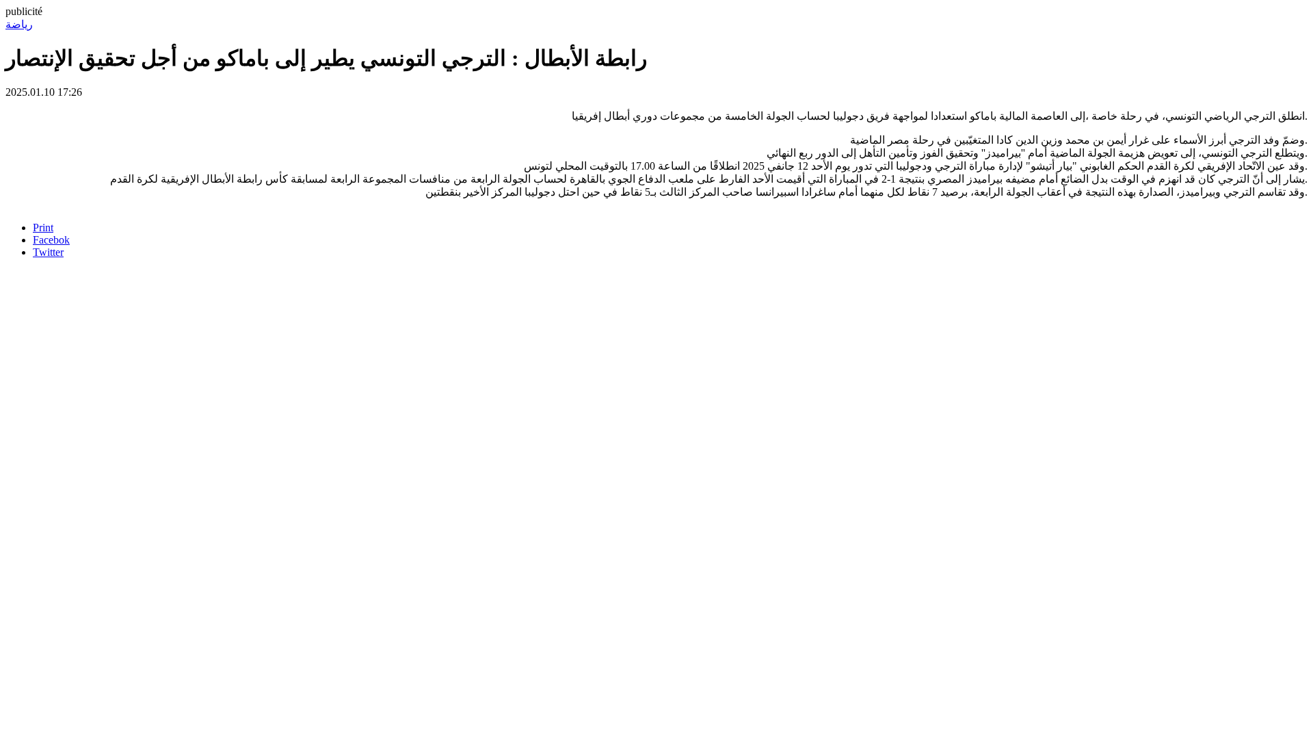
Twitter (48, 252)
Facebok (51, 240)
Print (43, 227)
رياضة (19, 24)
